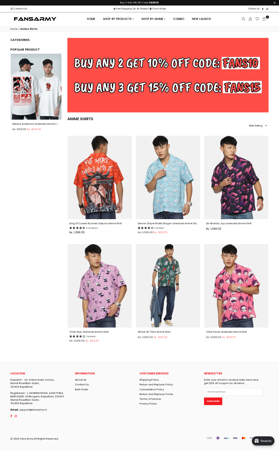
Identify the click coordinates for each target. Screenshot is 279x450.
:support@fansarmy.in (32, 410)
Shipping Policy (149, 380)
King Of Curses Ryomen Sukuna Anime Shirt (95, 223)
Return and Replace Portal (156, 394)
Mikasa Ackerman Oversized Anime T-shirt (36, 123)
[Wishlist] (257, 19)
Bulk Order (81, 389)
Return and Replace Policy (156, 384)
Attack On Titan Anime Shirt (154, 331)
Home (91, 19)
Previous (11, 96)
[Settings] (250, 19)
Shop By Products (117, 19)
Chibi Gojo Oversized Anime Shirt (89, 331)
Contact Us (20, 8)
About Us (80, 380)
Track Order (158, 8)
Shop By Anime (152, 19)
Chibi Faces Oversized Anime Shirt (226, 331)
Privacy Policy (148, 403)
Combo (178, 19)
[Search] (243, 19)
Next (60, 96)
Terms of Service (150, 399)
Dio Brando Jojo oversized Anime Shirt (229, 223)
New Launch (201, 19)
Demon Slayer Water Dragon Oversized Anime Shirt (168, 223)
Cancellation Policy (152, 389)
